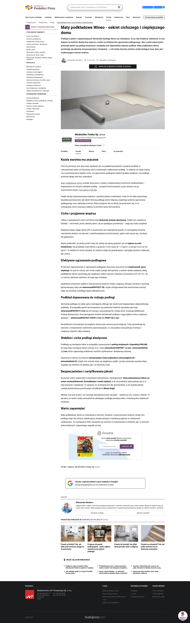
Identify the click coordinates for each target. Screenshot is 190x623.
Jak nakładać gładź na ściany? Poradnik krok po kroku (79, 572)
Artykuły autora (97, 513)
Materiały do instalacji (33, 67)
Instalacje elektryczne (33, 85)
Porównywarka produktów (154, 17)
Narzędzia (29, 119)
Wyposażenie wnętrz (33, 114)
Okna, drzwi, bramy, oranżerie (35, 52)
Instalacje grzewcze (32, 69)
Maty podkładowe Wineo (71, 183)
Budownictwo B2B (158, 597)
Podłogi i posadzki (32, 103)
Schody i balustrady (32, 109)
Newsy (91, 151)
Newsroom (137, 17)
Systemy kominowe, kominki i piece (38, 80)
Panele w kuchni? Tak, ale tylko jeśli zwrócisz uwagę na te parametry (72, 546)
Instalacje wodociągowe (34, 72)
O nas (104, 600)
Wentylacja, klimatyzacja (34, 77)
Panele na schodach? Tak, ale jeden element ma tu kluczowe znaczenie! (152, 546)
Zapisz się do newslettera (110, 603)
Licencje (133, 594)
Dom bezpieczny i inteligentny (36, 88)
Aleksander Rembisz (74, 60)
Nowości (79, 17)
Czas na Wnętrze (158, 591)
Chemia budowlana (32, 98)
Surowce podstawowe (33, 39)
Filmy (128, 17)
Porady (108, 17)
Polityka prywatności (138, 597)
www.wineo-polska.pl (83, 141)
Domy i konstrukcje (32, 36)
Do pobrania (118, 151)
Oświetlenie (30, 111)
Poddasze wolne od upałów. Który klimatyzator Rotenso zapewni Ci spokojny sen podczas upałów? (80, 567)
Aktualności (99, 17)
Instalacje (48, 17)
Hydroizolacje (31, 47)
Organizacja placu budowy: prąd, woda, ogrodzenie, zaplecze (146, 572)
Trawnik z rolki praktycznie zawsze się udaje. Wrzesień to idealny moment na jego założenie (147, 567)
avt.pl (39, 599)
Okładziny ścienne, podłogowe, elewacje (39, 101)
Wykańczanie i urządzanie (64, 17)
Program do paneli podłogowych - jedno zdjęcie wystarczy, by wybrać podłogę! (99, 547)
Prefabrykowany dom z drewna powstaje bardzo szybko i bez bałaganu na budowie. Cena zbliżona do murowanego (113, 567)
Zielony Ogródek (158, 594)
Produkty (64, 151)
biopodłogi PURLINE (88, 190)
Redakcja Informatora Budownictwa (114, 597)
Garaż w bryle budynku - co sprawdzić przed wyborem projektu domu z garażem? (113, 572)
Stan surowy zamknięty (33, 17)
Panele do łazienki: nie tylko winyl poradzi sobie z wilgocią (126, 545)
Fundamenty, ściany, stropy (35, 41)
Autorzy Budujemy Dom (110, 594)
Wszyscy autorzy (143, 513)
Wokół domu (30, 117)
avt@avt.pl (40, 597)
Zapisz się (125, 446)
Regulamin (134, 591)
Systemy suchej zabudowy (35, 106)
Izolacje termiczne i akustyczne (36, 44)
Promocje (88, 17)
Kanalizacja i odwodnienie (35, 75)
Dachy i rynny (30, 49)
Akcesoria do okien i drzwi (35, 55)
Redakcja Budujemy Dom (110, 591)
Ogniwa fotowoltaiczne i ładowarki (37, 91)
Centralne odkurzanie (33, 83)
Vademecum (118, 17)
